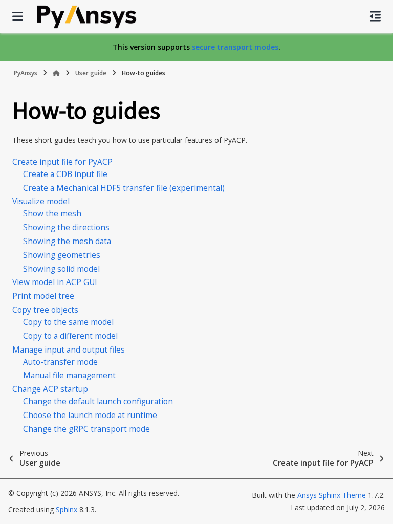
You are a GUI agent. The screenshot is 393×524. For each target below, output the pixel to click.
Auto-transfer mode (60, 362)
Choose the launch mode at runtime (90, 415)
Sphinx (66, 509)
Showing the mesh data (67, 241)
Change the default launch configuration (98, 401)
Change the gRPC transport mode (86, 429)
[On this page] (375, 16)
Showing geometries (61, 255)
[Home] (56, 73)
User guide (90, 73)
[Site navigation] (17, 16)
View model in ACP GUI (54, 282)
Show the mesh (52, 213)
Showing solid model (61, 269)
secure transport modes (235, 47)
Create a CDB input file (65, 174)
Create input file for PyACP (62, 162)
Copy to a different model (70, 336)
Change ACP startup (50, 389)
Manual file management (69, 375)
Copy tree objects (45, 309)
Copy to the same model (68, 322)
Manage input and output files (68, 349)
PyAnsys (25, 73)
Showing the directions (66, 227)
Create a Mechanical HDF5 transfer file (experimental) (124, 188)
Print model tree (43, 296)
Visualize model (41, 201)
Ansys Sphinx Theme (332, 495)
